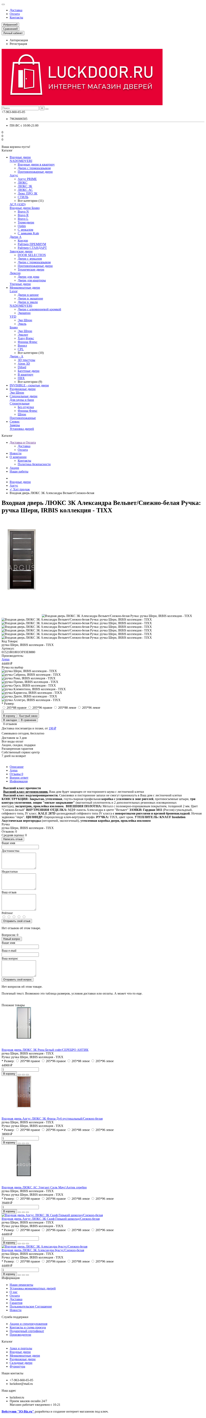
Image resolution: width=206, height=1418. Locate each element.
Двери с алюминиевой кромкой (39, 309)
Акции (14, 468)
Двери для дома (28, 276)
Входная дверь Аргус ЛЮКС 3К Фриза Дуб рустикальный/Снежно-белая (52, 1118)
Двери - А (16, 356)
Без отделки (26, 407)
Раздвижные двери (23, 389)
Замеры (15, 425)
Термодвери (26, 222)
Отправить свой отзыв (16, 921)
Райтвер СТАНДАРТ (32, 247)
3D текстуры (26, 360)
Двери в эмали (28, 302)
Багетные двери (28, 371)
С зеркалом (25, 229)
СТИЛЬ (23, 197)
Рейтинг (7, 913)
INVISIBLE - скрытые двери (29, 385)
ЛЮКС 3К (25, 186)
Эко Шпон (25, 320)
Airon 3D (24, 363)
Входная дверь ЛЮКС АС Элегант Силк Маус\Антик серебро (44, 1187)
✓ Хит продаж (20, 489)
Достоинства (10, 851)
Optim (22, 226)
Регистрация (18, 43)
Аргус (14, 175)
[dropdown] (3, 4)
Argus (5, 659)
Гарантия (16, 1303)
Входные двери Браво (25, 208)
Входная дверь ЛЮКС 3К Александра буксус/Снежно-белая (43, 1250)
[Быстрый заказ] (19, 1074)
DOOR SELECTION (32, 255)
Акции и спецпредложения (28, 1323)
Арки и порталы (21, 1348)
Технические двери (31, 269)
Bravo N (23, 211)
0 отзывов (10, 724)
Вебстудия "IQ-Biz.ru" (18, 1411)
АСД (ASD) (18, 204)
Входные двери (20, 157)
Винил (22, 345)
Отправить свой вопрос (17, 979)
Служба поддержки (15, 1317)
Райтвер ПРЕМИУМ (32, 244)
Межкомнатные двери (25, 287)
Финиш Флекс (27, 342)
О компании (18, 457)
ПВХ (21, 378)
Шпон (22, 414)
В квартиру (25, 374)
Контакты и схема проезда (28, 1327)
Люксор (15, 273)
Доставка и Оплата (23, 442)
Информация (19, 781)
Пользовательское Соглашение (31, 1306)
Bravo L (23, 218)
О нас (14, 1292)
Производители (20, 1334)
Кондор (23, 240)
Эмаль (22, 323)
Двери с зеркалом (30, 258)
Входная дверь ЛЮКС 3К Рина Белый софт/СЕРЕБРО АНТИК (45, 1049)
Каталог (7, 1341)
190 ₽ (52, 728)
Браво (14, 327)
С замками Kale (28, 233)
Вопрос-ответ (19, 777)
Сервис (15, 421)
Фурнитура (17, 1366)
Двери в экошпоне (30, 298)
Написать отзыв (13, 839)
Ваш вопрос (10, 958)
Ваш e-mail (9, 950)
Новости (16, 453)
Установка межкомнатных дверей (33, 1288)
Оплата (15, 13)
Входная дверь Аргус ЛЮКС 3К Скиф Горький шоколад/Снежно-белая (51, 1218)
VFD (13, 316)
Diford (22, 367)
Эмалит (23, 334)
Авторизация (19, 40)
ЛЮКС (23, 182)
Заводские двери (21, 251)
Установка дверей (22, 428)
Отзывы (16, 774)
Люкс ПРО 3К (27, 193)
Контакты (16, 17)
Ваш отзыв (9, 892)
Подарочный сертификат (27, 1331)
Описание (17, 766)
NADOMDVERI (21, 161)
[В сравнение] (27, 1074)
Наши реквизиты (21, 1284)
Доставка (16, 10)
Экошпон (24, 313)
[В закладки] (23, 1074)
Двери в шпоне (28, 295)
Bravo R (23, 215)
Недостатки (10, 871)
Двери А (16, 237)
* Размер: (8, 703)
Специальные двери (23, 396)
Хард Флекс (26, 338)
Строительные (20, 403)
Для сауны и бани (22, 400)
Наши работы (19, 471)
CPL (21, 349)
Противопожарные (23, 418)
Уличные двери (20, 284)
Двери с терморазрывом (34, 168)
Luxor (14, 291)
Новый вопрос (11, 938)
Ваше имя (8, 843)
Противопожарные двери (35, 171)
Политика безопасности (34, 464)
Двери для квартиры (32, 280)
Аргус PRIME (27, 179)
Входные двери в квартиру (36, 164)
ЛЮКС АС (25, 190)
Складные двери (21, 1362)
